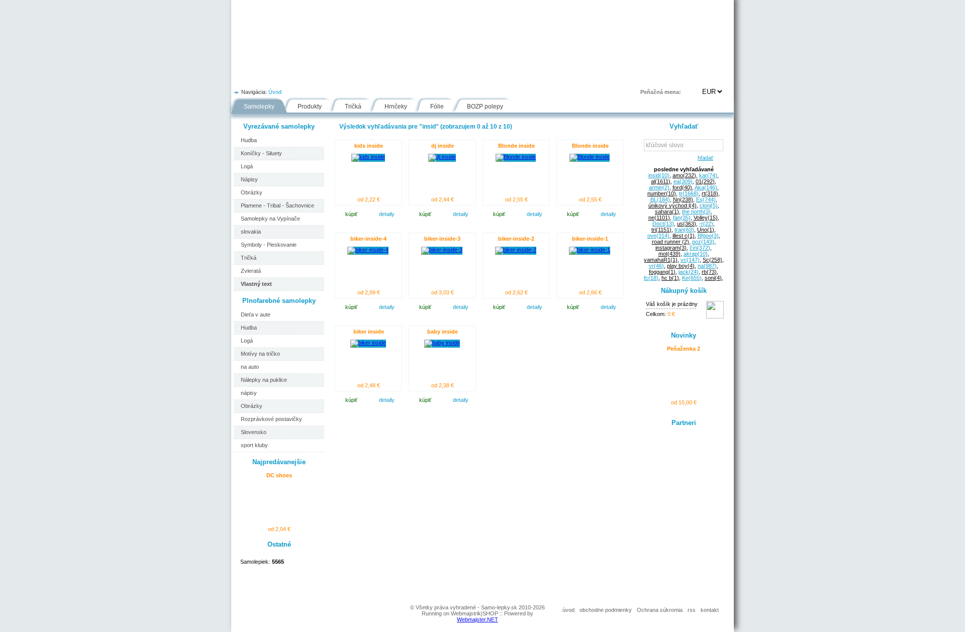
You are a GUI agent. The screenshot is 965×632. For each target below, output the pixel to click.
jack (689, 272)
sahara (667, 211)
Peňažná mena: (660, 92)
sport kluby (254, 445)
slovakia (251, 232)
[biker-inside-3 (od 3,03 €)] (441, 250)
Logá (247, 166)
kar (708, 175)
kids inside (368, 146)
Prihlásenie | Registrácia (693, 77)
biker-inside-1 (590, 239)
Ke (692, 278)
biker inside (368, 332)
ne (659, 218)
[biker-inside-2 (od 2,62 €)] (515, 250)
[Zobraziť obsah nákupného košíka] (715, 316)
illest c (683, 236)
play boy (681, 266)
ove (658, 236)
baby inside (442, 332)
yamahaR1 (661, 260)
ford (682, 187)
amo (684, 175)
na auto (250, 367)
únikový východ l (672, 205)
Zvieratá (251, 271)
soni (713, 278)
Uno (705, 230)
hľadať (704, 158)
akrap (696, 254)
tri (661, 230)
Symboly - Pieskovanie (269, 245)
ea (683, 181)
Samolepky (259, 106)
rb (709, 272)
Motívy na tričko (260, 354)
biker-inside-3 (442, 239)
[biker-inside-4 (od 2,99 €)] (368, 250)
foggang (662, 272)
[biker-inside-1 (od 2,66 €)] (589, 250)
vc (690, 260)
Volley (706, 218)
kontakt (710, 610)
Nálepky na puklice (264, 380)
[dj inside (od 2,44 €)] (442, 157)
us (686, 224)
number (661, 193)
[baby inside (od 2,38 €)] (442, 343)
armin (659, 187)
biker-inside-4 (368, 239)
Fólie (443, 77)
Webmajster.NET (477, 619)
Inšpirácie (487, 77)
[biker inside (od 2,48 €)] (368, 343)
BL (660, 199)
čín (700, 248)
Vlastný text (256, 284)
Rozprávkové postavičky (271, 419)
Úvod (249, 77)
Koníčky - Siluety (261, 153)
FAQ (529, 77)
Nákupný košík (684, 290)
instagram (671, 248)
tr (689, 193)
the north (696, 211)
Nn (683, 199)
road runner (670, 242)
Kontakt (570, 77)
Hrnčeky (395, 106)
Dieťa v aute (255, 314)
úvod (568, 610)
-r (706, 224)
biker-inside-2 (516, 239)
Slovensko (253, 432)
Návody (403, 77)
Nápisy (249, 179)
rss (692, 610)
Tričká (353, 106)
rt (710, 193)
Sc (712, 260)
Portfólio (292, 77)
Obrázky (251, 192)
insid (658, 175)
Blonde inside (516, 146)
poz (703, 242)
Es (706, 199)
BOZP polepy (485, 106)
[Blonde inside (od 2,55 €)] (516, 157)
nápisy (249, 393)
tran (684, 230)
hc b (670, 278)
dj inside (442, 146)
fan (682, 218)
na (707, 266)
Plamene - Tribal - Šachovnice (277, 205)
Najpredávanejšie (279, 462)
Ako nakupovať (348, 77)
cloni (709, 205)
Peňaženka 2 (683, 349)
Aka (706, 187)
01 (705, 181)
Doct (663, 224)
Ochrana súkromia (660, 610)
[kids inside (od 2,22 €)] (368, 157)
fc (651, 278)
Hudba (249, 140)
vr (656, 266)
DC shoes (279, 475)
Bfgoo (708, 236)
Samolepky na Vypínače (270, 219)
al (660, 181)
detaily (387, 214)
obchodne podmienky (606, 610)
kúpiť (351, 214)
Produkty (310, 106)
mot (669, 254)
